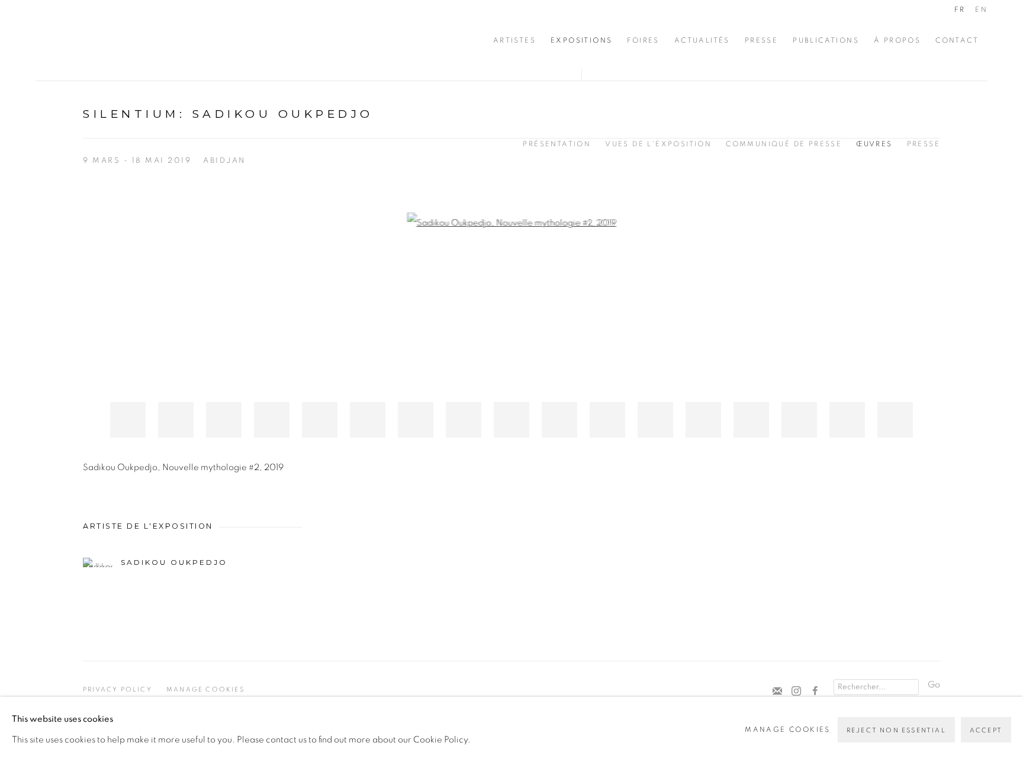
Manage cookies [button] (205, 689)
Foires (643, 40)
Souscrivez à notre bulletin (777, 691)
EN (981, 9)
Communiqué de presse (784, 143)
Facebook (815, 691)
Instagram (796, 691)
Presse (761, 40)
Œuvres (874, 143)
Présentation (557, 143)
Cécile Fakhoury (107, 40)
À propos (897, 40)
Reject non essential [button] (896, 730)
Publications (826, 40)
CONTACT (957, 40)
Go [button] (934, 684)
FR (959, 9)
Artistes (514, 40)
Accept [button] (986, 730)
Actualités (702, 40)
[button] (128, 420)
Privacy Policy (117, 689)
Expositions (581, 40)
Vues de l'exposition (658, 143)
